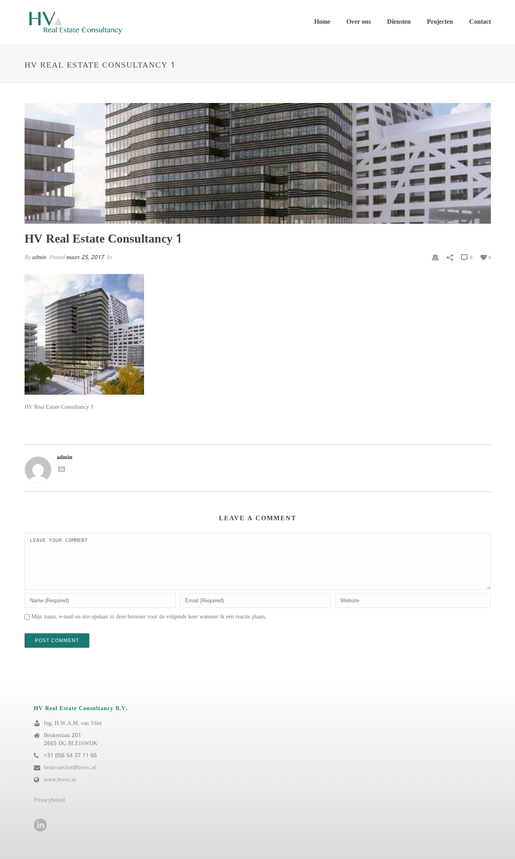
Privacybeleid (49, 800)
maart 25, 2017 (85, 257)
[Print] (435, 257)
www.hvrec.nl (60, 779)
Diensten (399, 21)
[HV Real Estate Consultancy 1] (258, 163)
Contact (480, 21)
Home (322, 21)
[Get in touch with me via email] (61, 471)
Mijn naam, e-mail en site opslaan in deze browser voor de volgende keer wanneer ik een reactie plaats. (148, 617)
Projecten (440, 21)
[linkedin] (40, 826)
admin (39, 257)
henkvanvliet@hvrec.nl (70, 767)
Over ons (358, 21)
